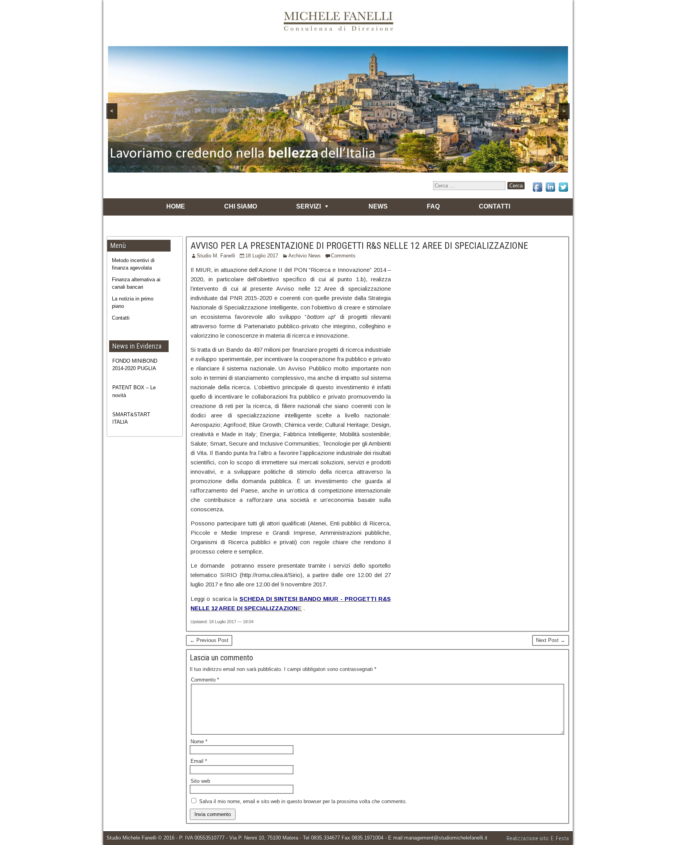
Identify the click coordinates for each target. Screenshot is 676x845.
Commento (205, 680)
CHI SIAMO (240, 206)
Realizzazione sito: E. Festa (538, 838)
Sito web (200, 781)
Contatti (120, 318)
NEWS (378, 206)
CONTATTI (494, 206)
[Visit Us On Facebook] (537, 191)
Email (199, 761)
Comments (343, 256)
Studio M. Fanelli (216, 256)
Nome (199, 741)
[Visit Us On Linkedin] (550, 191)
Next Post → (550, 640)
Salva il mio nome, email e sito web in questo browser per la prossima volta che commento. (303, 801)
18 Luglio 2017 (261, 256)
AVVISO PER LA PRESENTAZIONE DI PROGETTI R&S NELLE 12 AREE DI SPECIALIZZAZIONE (359, 245)
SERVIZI (308, 206)
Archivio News (304, 256)
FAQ (433, 206)
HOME (175, 206)
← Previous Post (209, 640)
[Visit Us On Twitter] (563, 191)
